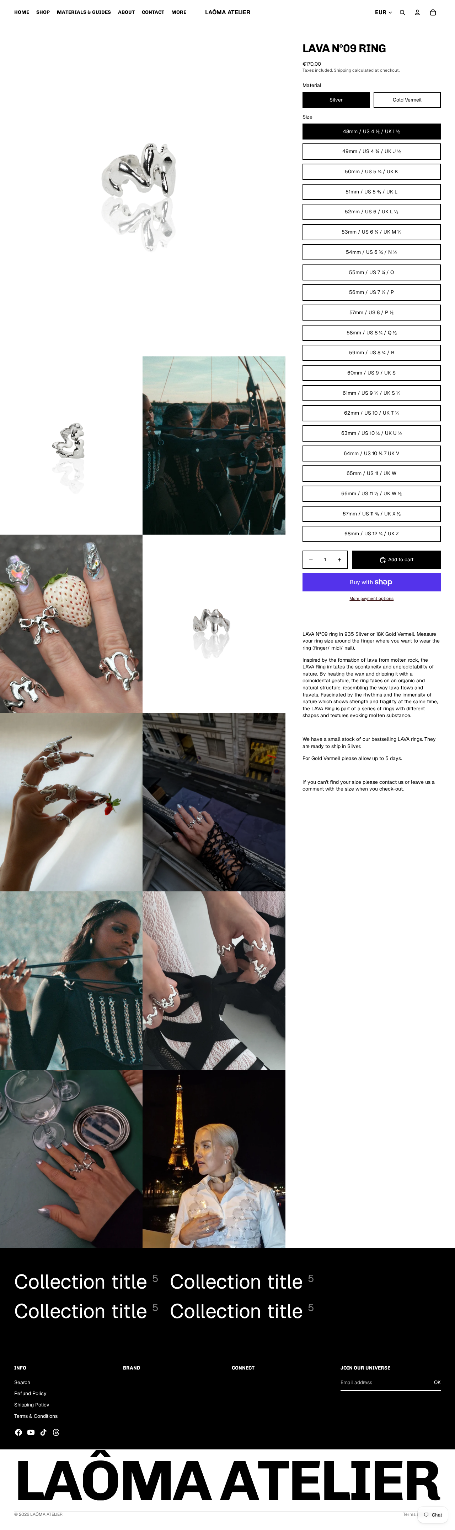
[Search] (402, 12)
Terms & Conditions (36, 1416)
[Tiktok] (43, 1432)
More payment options (371, 598)
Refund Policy (30, 1393)
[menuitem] (179, 12)
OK (437, 1382)
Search (22, 1382)
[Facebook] (18, 1432)
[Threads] (56, 1432)
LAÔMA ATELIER (46, 1514)
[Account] (417, 12)
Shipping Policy (31, 1404)
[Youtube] (31, 1432)
